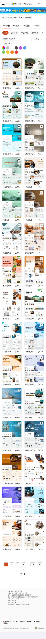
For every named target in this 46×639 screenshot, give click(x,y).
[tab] (6, 25)
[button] (42, 33)
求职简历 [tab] (24, 33)
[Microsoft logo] (39, 628)
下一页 (23, 574)
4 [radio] (23, 564)
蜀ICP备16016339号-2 (8, 628)
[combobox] (37, 39)
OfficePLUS (8, 621)
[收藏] (12, 82)
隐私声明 (29, 621)
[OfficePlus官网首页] (22, 3)
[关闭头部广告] (43, 10)
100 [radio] (23, 569)
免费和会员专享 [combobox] (9, 39)
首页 (4, 17)
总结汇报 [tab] (14, 33)
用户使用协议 (37, 621)
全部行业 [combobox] (6, 43)
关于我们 (15, 621)
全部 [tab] (5, 33)
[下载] (17, 82)
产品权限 (5, 623)
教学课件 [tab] (35, 33)
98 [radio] (33, 564)
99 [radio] (39, 564)
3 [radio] (17, 564)
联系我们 (22, 621)
